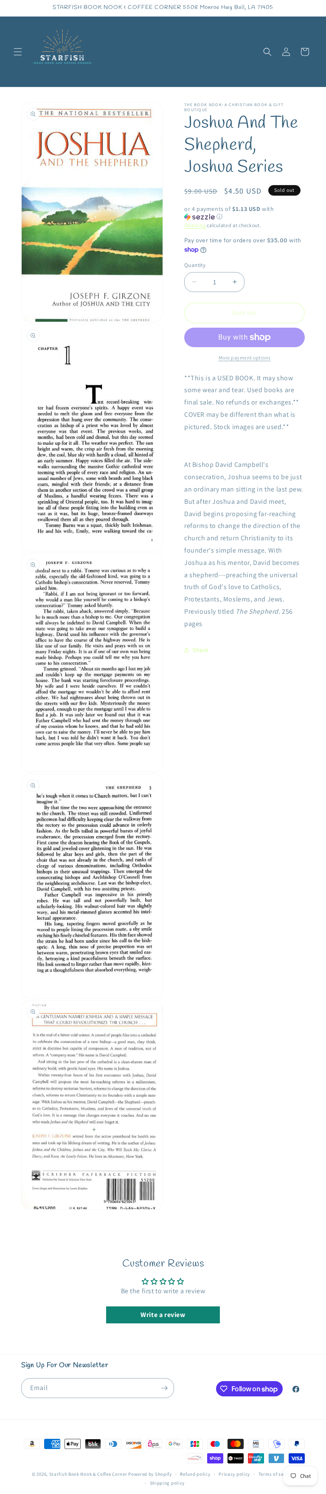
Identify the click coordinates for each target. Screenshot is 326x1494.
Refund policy (195, 1474)
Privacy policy (234, 1474)
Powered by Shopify (150, 1474)
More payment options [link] (245, 357)
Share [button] (200, 650)
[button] (17, 51)
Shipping (195, 225)
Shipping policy (167, 1483)
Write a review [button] (163, 1314)
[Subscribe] (164, 1388)
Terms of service (276, 1474)
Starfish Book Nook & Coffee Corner (88, 1474)
